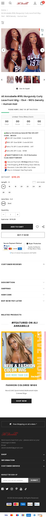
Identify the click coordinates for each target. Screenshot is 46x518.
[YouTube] (20, 489)
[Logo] (23, 3)
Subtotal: (5, 219)
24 (34, 186)
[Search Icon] (10, 3)
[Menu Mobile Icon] (2, 3)
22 (27, 186)
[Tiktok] (25, 489)
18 (15, 186)
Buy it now (23, 235)
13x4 (9, 203)
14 (3, 186)
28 (3, 192)
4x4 (3, 203)
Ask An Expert (24, 89)
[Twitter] (6, 489)
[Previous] (3, 50)
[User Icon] (35, 3)
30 (9, 192)
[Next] (42, 50)
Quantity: (5, 210)
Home (3, 10)
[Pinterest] (16, 489)
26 (40, 186)
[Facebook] (2, 489)
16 (9, 186)
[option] (23, 50)
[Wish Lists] (37, 227)
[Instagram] (11, 489)
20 (21, 186)
